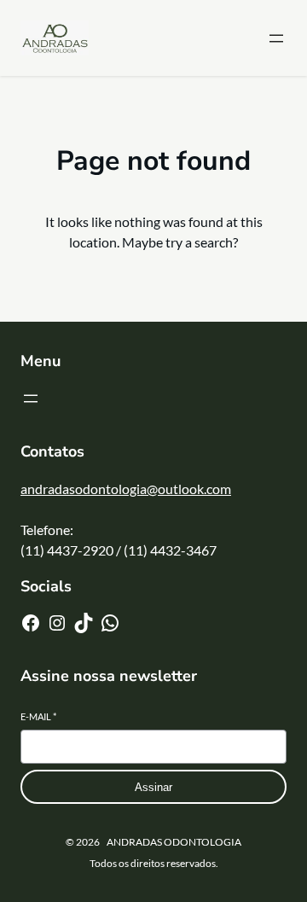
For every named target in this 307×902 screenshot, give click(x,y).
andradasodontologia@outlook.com (125, 488)
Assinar (153, 787)
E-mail (38, 716)
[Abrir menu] (276, 38)
